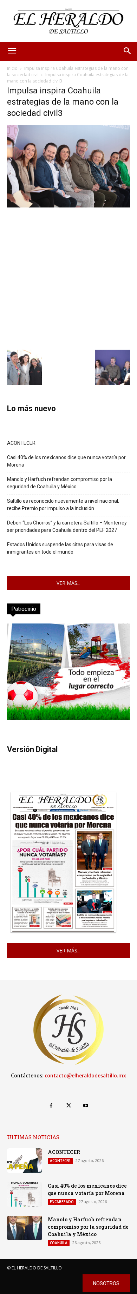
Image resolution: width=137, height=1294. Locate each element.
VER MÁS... (68, 583)
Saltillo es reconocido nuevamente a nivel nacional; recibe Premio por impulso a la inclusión (63, 504)
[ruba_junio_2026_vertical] (68, 717)
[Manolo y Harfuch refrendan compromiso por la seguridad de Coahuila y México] (24, 1228)
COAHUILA (58, 1242)
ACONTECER (21, 443)
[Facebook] (51, 1106)
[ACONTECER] (24, 1160)
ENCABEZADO (62, 1201)
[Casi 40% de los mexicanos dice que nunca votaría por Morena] (24, 1194)
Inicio (12, 68)
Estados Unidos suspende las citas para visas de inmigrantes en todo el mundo (60, 548)
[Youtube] (86, 1106)
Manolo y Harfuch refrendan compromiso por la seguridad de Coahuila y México (59, 482)
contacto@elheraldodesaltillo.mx (85, 1075)
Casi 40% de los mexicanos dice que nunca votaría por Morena (66, 461)
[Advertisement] (68, 277)
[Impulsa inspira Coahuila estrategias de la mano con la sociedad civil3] (68, 206)
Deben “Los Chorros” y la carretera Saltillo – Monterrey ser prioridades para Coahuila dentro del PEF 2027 (67, 526)
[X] (68, 1106)
